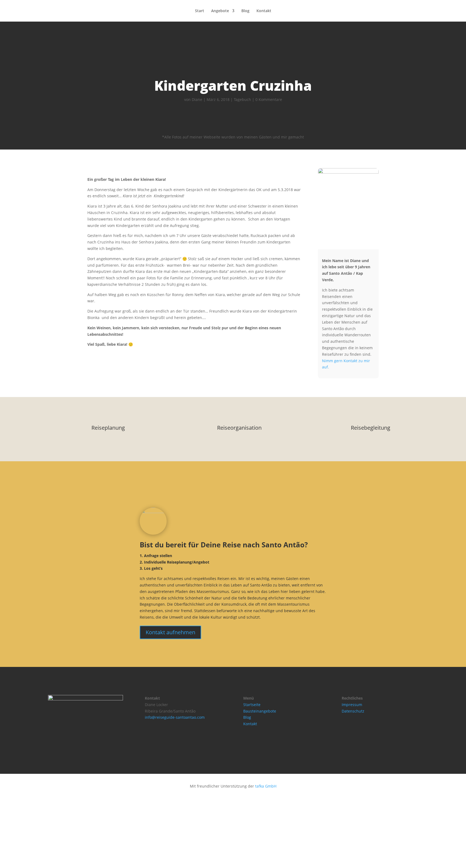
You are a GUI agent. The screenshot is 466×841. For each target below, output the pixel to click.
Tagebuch (242, 99)
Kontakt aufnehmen (170, 632)
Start (199, 11)
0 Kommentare (268, 99)
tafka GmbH (265, 786)
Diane (197, 99)
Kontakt (263, 11)
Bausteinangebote (259, 711)
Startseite (252, 704)
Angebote (220, 11)
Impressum (352, 704)
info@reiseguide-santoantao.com (175, 717)
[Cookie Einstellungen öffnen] (40, 837)
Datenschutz (353, 711)
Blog (245, 11)
